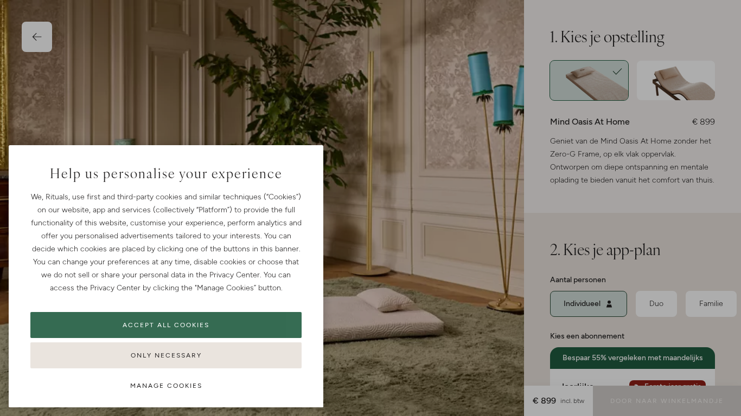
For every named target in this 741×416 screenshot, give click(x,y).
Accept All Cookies (166, 325)
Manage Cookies (166, 385)
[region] (166, 276)
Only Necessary (166, 355)
